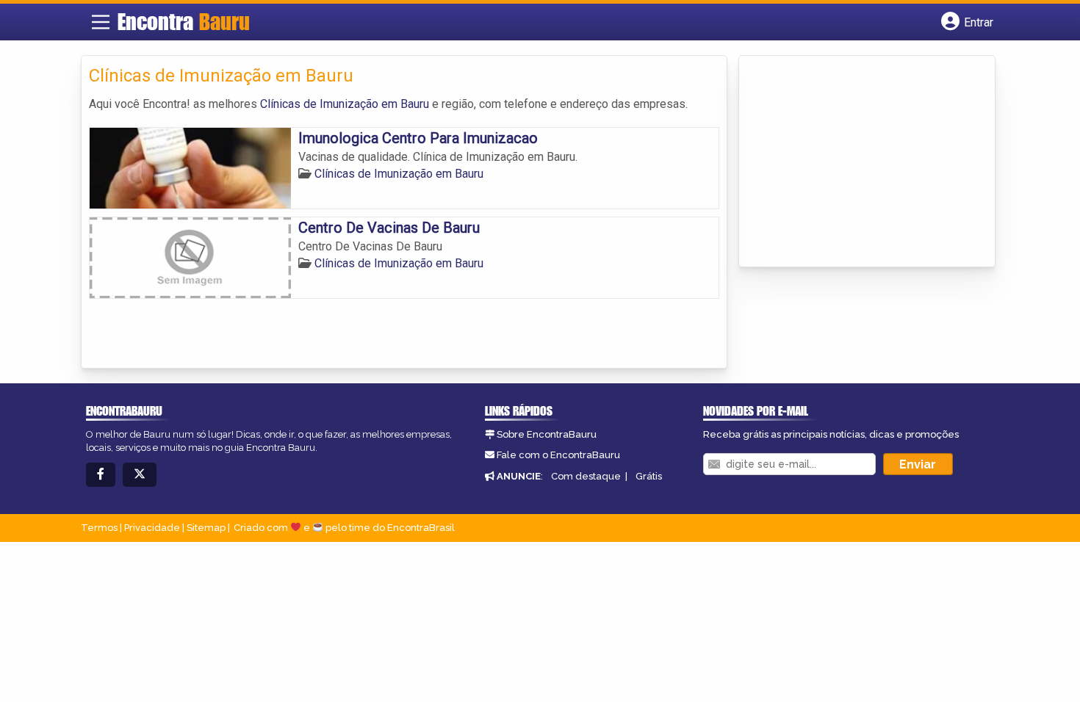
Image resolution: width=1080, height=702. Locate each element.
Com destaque (586, 476)
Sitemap (206, 527)
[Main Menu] (100, 22)
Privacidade (152, 527)
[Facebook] (100, 475)
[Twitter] (139, 475)
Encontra (184, 21)
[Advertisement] (856, 162)
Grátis (649, 476)
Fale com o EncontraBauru (558, 454)
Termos (99, 527)
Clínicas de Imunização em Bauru (344, 104)
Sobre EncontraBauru (547, 434)
